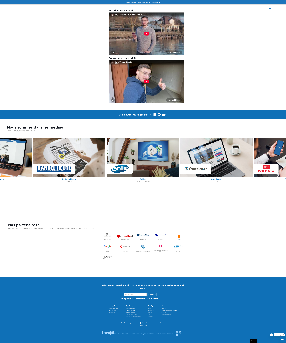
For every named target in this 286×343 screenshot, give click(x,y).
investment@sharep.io (159, 323)
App (149, 314)
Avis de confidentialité (153, 333)
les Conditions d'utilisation (167, 333)
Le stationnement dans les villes (169, 310)
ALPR (144, 334)
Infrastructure (151, 310)
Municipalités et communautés (133, 316)
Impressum (112, 312)
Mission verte (112, 310)
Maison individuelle (130, 308)
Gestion (150, 312)
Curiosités (163, 312)
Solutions (129, 306)
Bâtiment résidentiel (131, 310)
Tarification (150, 316)
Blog (163, 306)
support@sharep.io (134, 323)
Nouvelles (163, 308)
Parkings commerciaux (131, 314)
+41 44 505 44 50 (143, 325)
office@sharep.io (146, 323)
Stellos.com (155, 2)
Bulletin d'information (166, 314)
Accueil (112, 306)
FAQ (162, 316)
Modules (150, 308)
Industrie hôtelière (130, 312)
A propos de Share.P (114, 308)
